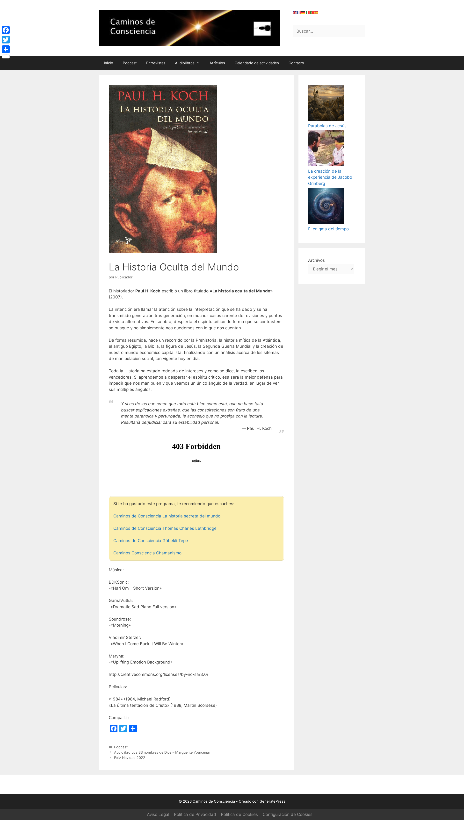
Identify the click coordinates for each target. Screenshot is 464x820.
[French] (299, 12)
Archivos (316, 260)
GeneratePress (272, 801)
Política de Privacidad (195, 814)
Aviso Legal (158, 814)
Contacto (296, 63)
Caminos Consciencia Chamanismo (147, 553)
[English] (295, 12)
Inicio (108, 63)
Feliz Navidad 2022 (129, 758)
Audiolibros (185, 63)
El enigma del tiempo (328, 228)
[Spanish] (316, 12)
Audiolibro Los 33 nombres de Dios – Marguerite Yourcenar (162, 752)
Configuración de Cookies (287, 814)
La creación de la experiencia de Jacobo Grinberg (330, 177)
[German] (303, 12)
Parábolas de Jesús (327, 125)
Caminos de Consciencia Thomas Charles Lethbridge (165, 528)
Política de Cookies (239, 814)
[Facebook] (6, 30)
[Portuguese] (312, 12)
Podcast (130, 63)
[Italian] (308, 12)
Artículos (217, 63)
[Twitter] (6, 39)
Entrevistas (155, 63)
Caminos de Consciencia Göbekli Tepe (150, 540)
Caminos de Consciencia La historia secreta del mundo (166, 516)
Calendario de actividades (257, 63)
